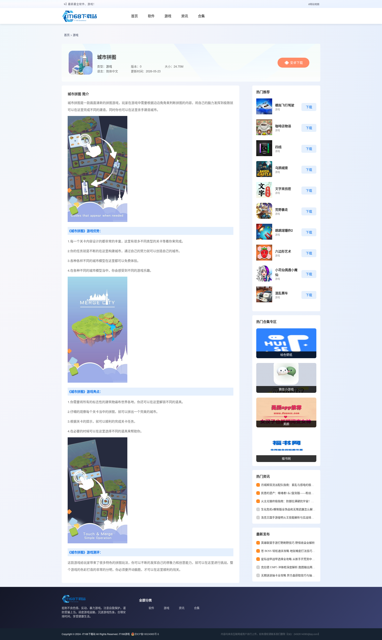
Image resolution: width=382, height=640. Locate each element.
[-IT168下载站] (79, 16)
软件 (151, 16)
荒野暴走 (281, 209)
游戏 (168, 16)
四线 (278, 147)
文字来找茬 (283, 188)
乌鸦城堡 (281, 167)
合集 (201, 16)
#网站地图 (313, 4)
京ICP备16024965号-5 (146, 634)
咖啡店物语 (283, 126)
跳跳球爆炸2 (284, 230)
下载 (309, 107)
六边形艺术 (283, 251)
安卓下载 (296, 62)
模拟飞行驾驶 (284, 105)
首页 (134, 16)
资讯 (184, 16)
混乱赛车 (281, 293)
